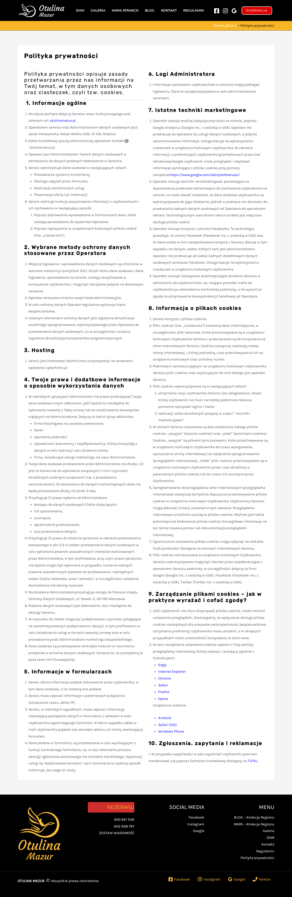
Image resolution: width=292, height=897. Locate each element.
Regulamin (265, 851)
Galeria (268, 831)
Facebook (196, 817)
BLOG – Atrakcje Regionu (254, 817)
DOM (270, 837)
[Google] (234, 11)
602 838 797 (124, 826)
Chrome (164, 678)
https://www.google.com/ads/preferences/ (205, 175)
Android (164, 718)
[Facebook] (217, 11)
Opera (163, 698)
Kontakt (267, 844)
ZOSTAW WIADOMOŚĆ (116, 833)
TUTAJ (252, 761)
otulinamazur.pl (63, 120)
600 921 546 (124, 819)
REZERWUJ (120, 807)
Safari (163, 685)
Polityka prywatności (257, 858)
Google (198, 831)
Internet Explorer (172, 671)
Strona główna (225, 25)
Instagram (195, 824)
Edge (162, 665)
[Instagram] (225, 11)
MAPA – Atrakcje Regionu (254, 824)
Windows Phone (171, 731)
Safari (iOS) (167, 725)
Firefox (164, 692)
